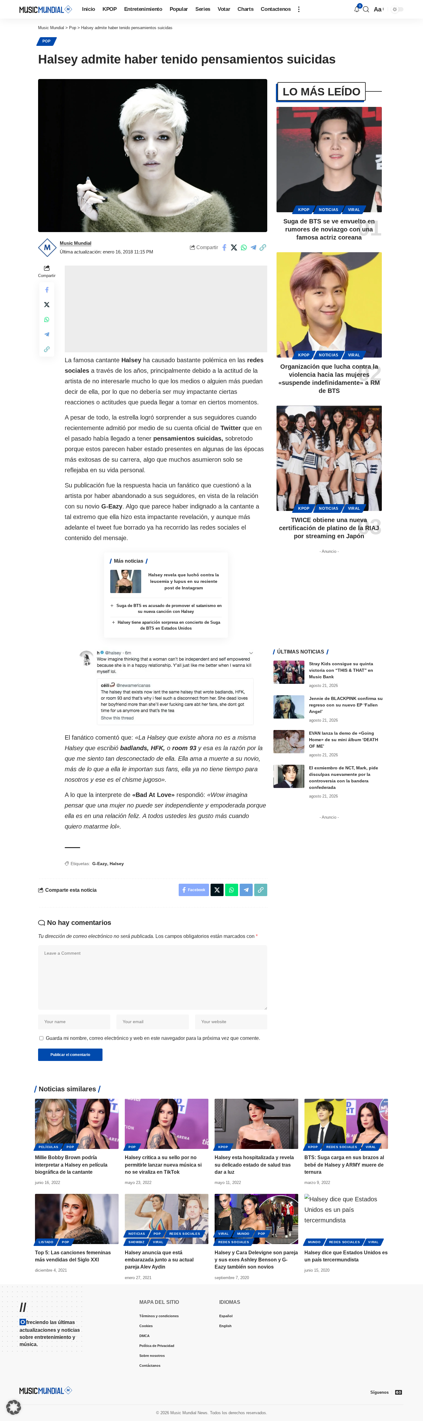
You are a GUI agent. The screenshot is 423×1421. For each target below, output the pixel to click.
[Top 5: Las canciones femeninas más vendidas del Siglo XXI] (77, 1219)
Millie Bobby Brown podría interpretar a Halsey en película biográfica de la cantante (71, 1164)
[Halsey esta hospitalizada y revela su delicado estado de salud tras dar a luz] (256, 1124)
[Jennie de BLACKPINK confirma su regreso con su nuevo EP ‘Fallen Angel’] (288, 707)
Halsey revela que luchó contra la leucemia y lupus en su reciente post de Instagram (183, 581)
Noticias (328, 210)
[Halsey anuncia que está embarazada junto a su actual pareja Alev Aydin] (166, 1219)
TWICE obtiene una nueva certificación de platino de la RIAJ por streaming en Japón (329, 528)
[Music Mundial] (46, 9)
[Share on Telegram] (253, 248)
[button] (298, 9)
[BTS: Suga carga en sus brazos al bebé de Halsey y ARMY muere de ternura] (346, 1124)
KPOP (304, 210)
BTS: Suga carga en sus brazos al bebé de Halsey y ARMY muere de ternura (344, 1164)
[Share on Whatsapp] (243, 248)
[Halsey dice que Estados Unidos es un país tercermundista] (346, 1219)
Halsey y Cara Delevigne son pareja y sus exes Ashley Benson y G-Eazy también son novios (256, 1259)
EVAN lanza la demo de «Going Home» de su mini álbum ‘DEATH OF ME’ (343, 740)
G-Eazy (99, 863)
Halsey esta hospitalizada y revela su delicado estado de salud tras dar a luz (254, 1164)
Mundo (243, 1233)
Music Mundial (75, 243)
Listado (46, 1242)
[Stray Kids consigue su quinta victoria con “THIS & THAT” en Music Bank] (288, 672)
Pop (46, 41)
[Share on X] (234, 248)
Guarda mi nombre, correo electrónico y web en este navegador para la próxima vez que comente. (153, 1038)
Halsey (117, 863)
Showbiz (137, 1242)
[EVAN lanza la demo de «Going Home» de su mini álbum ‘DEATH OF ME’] (288, 741)
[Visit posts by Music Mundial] (47, 247)
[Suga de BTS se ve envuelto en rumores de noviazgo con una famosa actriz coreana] (329, 159)
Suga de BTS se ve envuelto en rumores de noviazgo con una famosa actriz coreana (329, 229)
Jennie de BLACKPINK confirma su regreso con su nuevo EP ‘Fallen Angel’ (346, 705)
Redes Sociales (341, 1147)
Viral (354, 210)
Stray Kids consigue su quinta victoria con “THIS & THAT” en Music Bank (341, 670)
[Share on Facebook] (224, 248)
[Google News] (398, 1392)
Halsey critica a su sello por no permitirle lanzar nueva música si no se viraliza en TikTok (163, 1164)
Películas (48, 1147)
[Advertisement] (166, 309)
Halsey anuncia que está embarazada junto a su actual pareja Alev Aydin (159, 1259)
